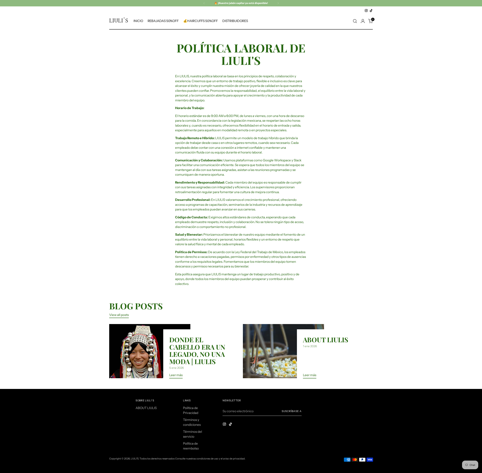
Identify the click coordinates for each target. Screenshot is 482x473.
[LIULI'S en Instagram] (366, 10)
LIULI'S (134, 458)
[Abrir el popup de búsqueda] (355, 21)
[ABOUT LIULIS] (283, 352)
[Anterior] (204, 3)
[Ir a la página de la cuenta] (363, 21)
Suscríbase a (292, 411)
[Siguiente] (278, 3)
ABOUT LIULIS (325, 339)
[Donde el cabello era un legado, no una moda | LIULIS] (149, 352)
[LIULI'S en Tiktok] (371, 10)
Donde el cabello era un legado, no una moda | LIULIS (197, 350)
